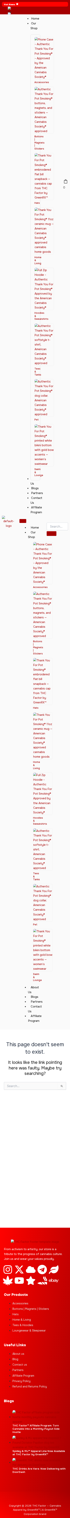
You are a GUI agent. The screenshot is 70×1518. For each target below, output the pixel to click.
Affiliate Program (35, 1018)
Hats (37, 203)
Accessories (41, 82)
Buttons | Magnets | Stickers (39, 142)
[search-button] (51, 533)
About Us (33, 989)
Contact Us (35, 1009)
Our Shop (32, 534)
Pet (36, 419)
